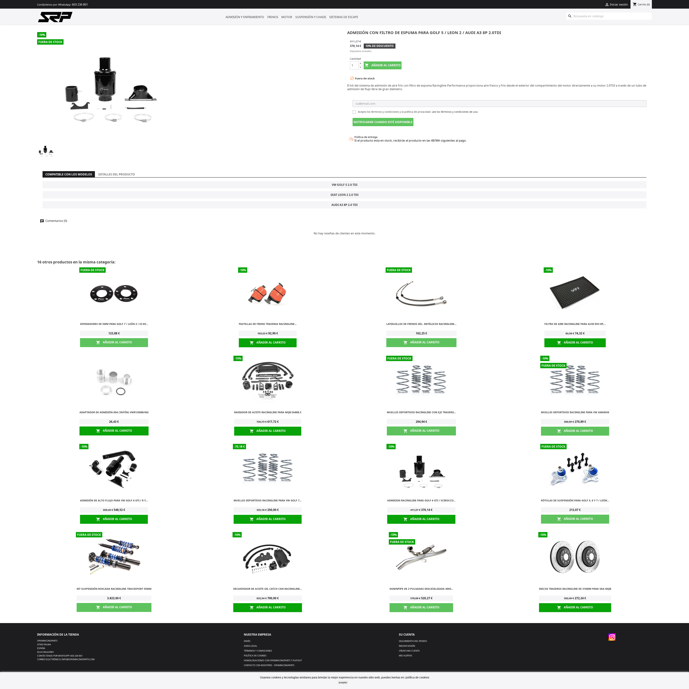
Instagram (612, 637)
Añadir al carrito (383, 65)
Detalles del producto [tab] (116, 174)
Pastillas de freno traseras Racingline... (268, 324)
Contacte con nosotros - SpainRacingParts (269, 665)
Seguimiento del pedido (413, 641)
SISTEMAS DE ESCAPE (343, 17)
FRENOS (272, 17)
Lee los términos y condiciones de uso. (455, 111)
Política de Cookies (255, 655)
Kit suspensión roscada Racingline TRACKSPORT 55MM (114, 588)
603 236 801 (80, 4)
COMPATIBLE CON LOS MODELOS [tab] (68, 174)
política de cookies (417, 677)
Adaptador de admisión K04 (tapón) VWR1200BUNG (114, 412)
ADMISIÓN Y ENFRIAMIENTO (245, 17)
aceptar (343, 682)
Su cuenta (407, 634)
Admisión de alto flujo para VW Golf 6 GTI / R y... (114, 500)
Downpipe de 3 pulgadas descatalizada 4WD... (421, 588)
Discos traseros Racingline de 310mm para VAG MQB (575, 588)
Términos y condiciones (258, 650)
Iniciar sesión (407, 645)
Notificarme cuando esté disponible (383, 122)
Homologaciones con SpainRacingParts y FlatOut (273, 660)
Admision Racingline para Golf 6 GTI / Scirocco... (421, 500)
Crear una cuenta (409, 650)
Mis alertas (405, 655)
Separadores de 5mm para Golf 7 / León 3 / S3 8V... (114, 324)
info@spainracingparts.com (78, 659)
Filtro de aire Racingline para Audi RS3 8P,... (575, 324)
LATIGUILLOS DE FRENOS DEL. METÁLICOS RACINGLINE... (421, 324)
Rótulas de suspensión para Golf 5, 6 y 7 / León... (575, 500)
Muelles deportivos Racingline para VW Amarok (575, 412)
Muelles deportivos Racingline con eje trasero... (421, 412)
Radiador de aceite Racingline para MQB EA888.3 (267, 412)
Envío (247, 641)
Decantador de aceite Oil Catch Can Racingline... (267, 588)
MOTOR (286, 17)
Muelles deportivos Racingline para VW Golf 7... (268, 500)
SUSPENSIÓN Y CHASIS (310, 17)
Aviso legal (250, 645)
